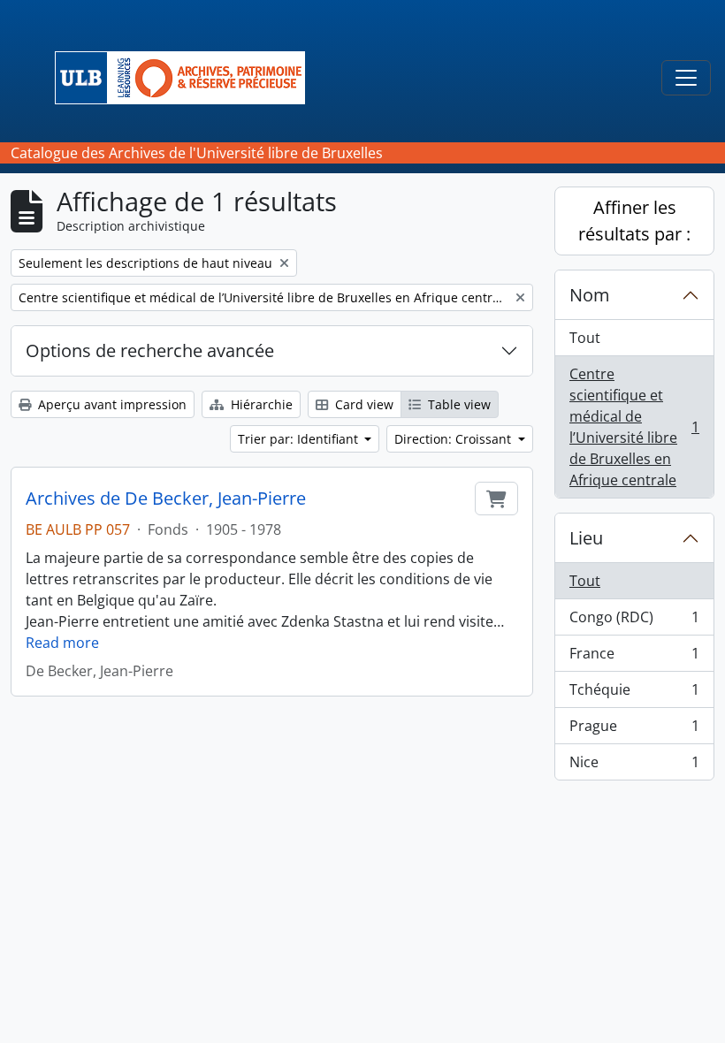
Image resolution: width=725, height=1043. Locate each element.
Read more (62, 642)
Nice (634, 766)
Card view (362, 404)
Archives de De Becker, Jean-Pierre (166, 498)
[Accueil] (187, 77)
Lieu (586, 538)
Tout (584, 337)
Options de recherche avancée (150, 350)
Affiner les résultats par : (634, 220)
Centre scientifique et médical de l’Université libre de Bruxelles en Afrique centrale (634, 427)
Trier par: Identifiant (300, 438)
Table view (457, 404)
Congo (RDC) (634, 621)
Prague (634, 730)
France (634, 657)
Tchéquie (634, 694)
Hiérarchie (260, 404)
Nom (589, 295)
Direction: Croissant (454, 438)
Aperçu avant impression (110, 404)
